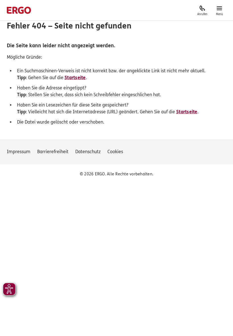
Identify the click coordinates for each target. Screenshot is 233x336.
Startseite (75, 77)
